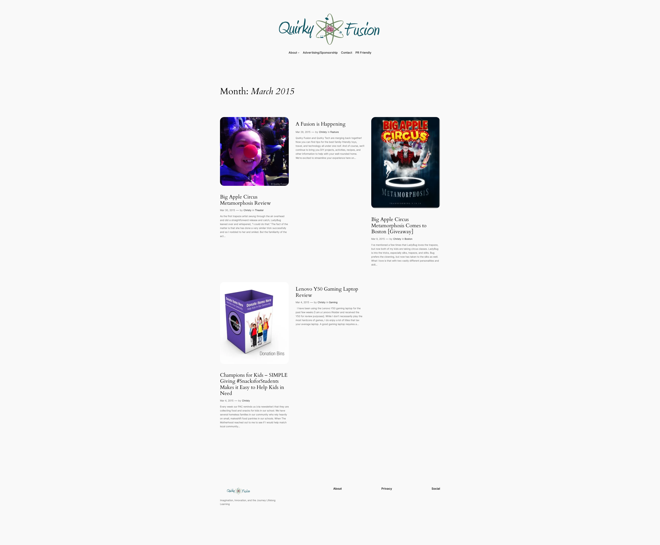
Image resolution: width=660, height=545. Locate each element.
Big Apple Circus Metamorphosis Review (245, 200)
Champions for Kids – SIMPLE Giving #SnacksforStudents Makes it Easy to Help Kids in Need (254, 384)
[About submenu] (298, 52)
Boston (408, 238)
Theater (259, 210)
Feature (334, 131)
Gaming (333, 302)
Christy (247, 210)
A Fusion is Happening (320, 124)
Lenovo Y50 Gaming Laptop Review (327, 292)
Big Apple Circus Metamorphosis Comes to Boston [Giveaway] (398, 226)
